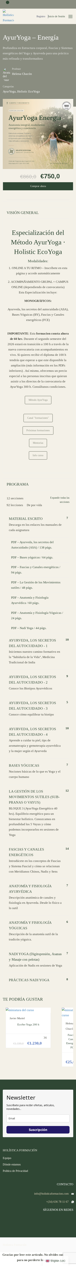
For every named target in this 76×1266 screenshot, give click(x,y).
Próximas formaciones (38, 430)
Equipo (7, 1158)
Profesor (16, 68)
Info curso (38, 455)
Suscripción (38, 1129)
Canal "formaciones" (38, 418)
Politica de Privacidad (15, 1170)
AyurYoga (9, 91)
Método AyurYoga (38, 400)
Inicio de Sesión (56, 16)
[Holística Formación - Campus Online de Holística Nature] (8, 16)
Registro (41, 16)
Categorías (8, 86)
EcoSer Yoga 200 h (28, 1024)
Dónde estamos (12, 1164)
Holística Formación (14, 1244)
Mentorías (38, 443)
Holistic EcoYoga (28, 91)
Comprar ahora (38, 186)
